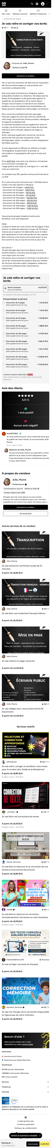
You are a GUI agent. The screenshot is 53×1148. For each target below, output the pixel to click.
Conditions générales (25, 1124)
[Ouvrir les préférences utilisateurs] (47, 3)
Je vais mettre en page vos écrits (18, 661)
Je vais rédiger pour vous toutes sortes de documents (23, 710)
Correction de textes (12, 19)
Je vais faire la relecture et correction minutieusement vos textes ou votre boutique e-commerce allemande (25, 917)
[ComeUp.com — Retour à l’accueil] (4, 4)
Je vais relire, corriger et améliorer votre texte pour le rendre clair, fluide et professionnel (24, 768)
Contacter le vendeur (25, 76)
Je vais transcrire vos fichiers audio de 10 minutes (22, 567)
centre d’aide (27, 1044)
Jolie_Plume (28, 63)
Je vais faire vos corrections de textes (20, 816)
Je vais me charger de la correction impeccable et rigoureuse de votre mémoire (25, 1013)
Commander (33, 1144)
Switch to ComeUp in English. (24, 1135)
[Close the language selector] (40, 1135)
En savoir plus (25, 514)
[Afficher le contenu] (48, 1082)
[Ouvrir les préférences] (36, 3)
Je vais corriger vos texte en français (20, 964)
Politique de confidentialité (25, 1128)
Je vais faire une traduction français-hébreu (23, 613)
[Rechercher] (32, 3)
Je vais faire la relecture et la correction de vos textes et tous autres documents (25, 868)
